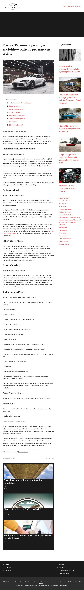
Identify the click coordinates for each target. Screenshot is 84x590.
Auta (64, 6)
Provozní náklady (15, 112)
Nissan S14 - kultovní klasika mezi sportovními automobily (70, 129)
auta (53, 458)
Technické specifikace (17, 116)
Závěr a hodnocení (15, 125)
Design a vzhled (14, 106)
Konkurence (13, 122)
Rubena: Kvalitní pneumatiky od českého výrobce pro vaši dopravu (69, 69)
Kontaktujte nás (23, 452)
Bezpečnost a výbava (17, 119)
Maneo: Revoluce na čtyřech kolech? (22, 509)
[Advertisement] (42, 24)
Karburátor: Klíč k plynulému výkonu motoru (67, 188)
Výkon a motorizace (16, 109)
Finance (78, 6)
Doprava (71, 6)
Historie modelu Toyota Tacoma (20, 103)
